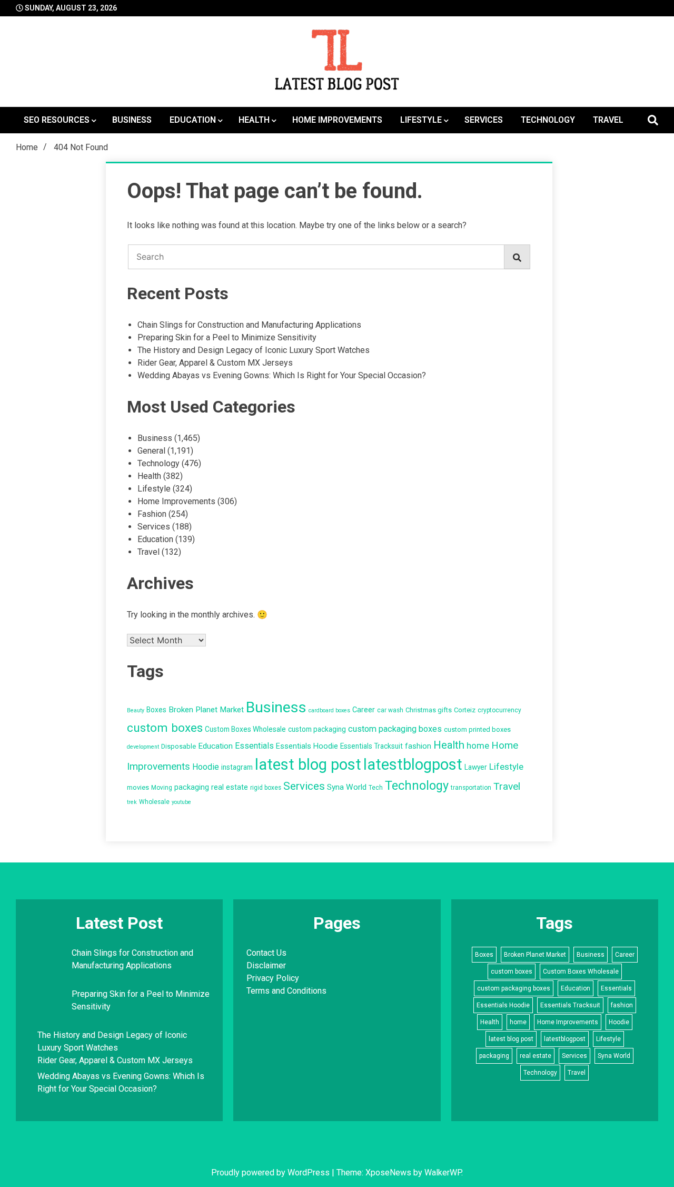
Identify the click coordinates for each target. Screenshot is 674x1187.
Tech (376, 787)
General (151, 451)
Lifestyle (421, 120)
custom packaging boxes (395, 729)
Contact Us (266, 953)
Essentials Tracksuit (371, 746)
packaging (191, 787)
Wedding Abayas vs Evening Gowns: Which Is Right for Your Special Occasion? (281, 375)
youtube (181, 802)
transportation (471, 787)
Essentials (254, 746)
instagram (237, 767)
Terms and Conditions (286, 991)
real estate (229, 787)
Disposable (178, 746)
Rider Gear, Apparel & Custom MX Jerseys (215, 363)
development (143, 746)
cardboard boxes (329, 710)
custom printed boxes (477, 729)
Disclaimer (266, 965)
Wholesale (154, 802)
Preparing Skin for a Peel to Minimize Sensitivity (228, 337)
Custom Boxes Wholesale (245, 729)
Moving (161, 787)
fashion (418, 746)
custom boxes (165, 728)
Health (254, 120)
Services (483, 120)
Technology (548, 120)
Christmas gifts (428, 710)
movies (138, 787)
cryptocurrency (499, 710)
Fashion (151, 514)
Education (193, 120)
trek (132, 802)
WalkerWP (442, 1173)
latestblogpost (412, 764)
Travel (608, 120)
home (478, 745)
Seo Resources (57, 120)
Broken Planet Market (206, 709)
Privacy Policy (272, 978)
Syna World (346, 787)
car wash (390, 710)
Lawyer (475, 767)
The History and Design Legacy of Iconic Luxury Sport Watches (253, 350)
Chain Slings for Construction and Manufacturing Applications (249, 325)
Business (132, 120)
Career (363, 709)
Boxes (156, 709)
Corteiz (464, 710)
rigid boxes (265, 787)
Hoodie (205, 767)
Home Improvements (337, 120)
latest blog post (308, 764)
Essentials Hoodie (307, 746)
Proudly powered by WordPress (271, 1173)
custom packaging (317, 729)
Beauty (135, 710)
